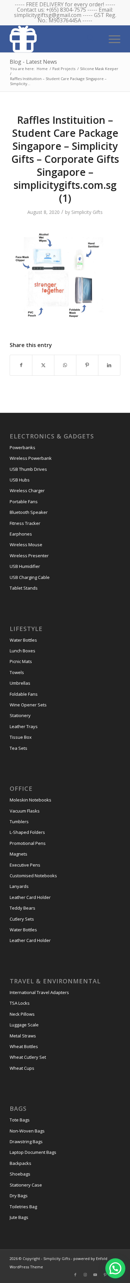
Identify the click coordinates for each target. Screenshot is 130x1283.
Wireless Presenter (29, 556)
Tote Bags (20, 1120)
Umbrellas (20, 683)
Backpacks (20, 1163)
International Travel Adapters (39, 992)
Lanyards (19, 886)
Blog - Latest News (33, 61)
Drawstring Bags (26, 1142)
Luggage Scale (24, 1025)
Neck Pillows (22, 1014)
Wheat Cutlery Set (28, 1057)
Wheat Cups (22, 1068)
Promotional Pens (28, 843)
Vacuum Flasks (25, 811)
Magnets (18, 854)
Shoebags (20, 1174)
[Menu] (111, 38)
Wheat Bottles (24, 1046)
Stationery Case (26, 1185)
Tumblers (19, 822)
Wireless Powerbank (31, 458)
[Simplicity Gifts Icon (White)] (54, 38)
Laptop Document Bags (33, 1152)
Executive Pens (25, 865)
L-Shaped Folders (27, 832)
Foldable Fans (24, 694)
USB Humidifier (25, 566)
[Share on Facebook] (21, 365)
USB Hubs (20, 480)
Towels (17, 672)
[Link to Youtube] (95, 1275)
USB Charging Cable (30, 577)
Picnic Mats (21, 661)
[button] (115, 1268)
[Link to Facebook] (75, 1275)
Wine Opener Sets (28, 705)
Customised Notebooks (33, 876)
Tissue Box (21, 737)
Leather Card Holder (30, 897)
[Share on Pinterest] (87, 365)
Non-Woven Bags (27, 1131)
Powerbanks (22, 447)
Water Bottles (23, 640)
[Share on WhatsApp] (65, 365)
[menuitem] (111, 38)
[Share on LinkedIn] (109, 365)
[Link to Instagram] (85, 1275)
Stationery (20, 715)
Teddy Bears (22, 908)
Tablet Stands (24, 588)
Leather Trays (24, 726)
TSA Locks (20, 1003)
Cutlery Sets (22, 919)
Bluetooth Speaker (29, 512)
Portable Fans (24, 502)
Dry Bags (19, 1196)
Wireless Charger (27, 491)
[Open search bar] (90, 38)
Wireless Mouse (26, 545)
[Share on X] (43, 365)
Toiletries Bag (23, 1207)
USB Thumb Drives (28, 469)
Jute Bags (19, 1217)
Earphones (21, 534)
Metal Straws (23, 1036)
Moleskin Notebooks (30, 800)
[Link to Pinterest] (105, 1275)
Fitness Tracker (25, 523)
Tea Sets (18, 748)
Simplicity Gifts (87, 212)
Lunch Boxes (22, 651)
